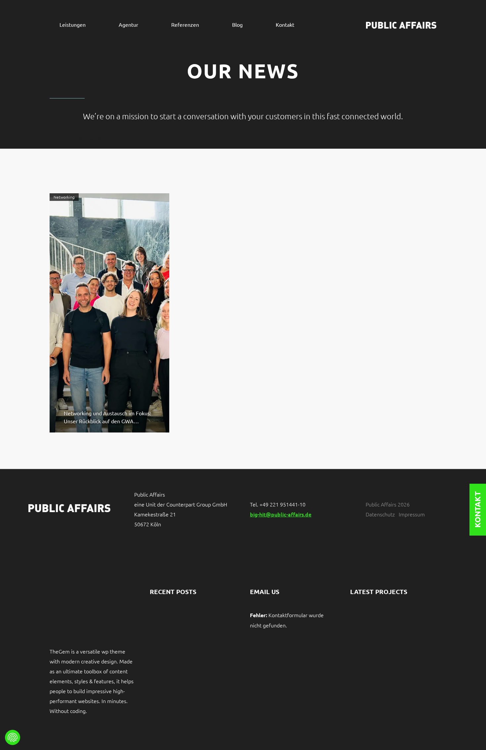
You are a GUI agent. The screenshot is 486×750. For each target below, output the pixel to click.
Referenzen (185, 24)
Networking (64, 197)
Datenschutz (380, 514)
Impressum (412, 514)
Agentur (128, 24)
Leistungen (73, 24)
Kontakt (285, 24)
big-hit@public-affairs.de (280, 514)
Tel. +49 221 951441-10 (277, 504)
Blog (237, 24)
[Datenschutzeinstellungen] (12, 737)
